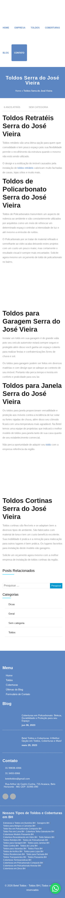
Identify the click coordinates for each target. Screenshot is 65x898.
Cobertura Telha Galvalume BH (40, 831)
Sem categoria (16, 623)
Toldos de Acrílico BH (12, 851)
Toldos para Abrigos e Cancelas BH (19, 826)
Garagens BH (43, 823)
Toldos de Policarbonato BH (35, 840)
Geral (11, 613)
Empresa (19, 27)
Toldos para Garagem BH (14, 843)
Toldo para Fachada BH (37, 854)
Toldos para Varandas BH (14, 848)
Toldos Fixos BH (35, 848)
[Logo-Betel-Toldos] (7, 8)
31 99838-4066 (13, 768)
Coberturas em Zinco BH (14, 868)
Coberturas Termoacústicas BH (17, 860)
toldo (48, 444)
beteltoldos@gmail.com (17, 778)
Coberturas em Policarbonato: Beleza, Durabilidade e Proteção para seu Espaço (42, 718)
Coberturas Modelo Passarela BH (18, 834)
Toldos (35, 27)
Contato (19, 53)
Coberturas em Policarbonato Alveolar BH (22, 866)
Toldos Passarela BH (37, 857)
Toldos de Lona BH (29, 846)
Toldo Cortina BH (11, 846)
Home (6, 27)
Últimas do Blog (14, 689)
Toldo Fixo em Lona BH (13, 831)
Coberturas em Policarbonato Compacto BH (23, 863)
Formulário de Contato (18, 694)
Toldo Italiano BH (46, 837)
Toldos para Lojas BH (33, 851)
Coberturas (52, 27)
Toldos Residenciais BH (14, 854)
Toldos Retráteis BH (12, 840)
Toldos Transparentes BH (14, 857)
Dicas (11, 604)
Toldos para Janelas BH (38, 843)
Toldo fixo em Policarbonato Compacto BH (22, 829)
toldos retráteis (26, 167)
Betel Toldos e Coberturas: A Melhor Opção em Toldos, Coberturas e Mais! (42, 739)
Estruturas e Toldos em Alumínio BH (19, 823)
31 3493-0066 (12, 773)
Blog (6, 53)
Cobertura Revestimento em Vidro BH (20, 837)
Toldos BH (34, 885)
